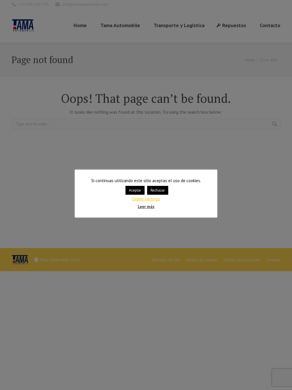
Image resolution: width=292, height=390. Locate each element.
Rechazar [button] (158, 190)
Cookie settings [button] (146, 199)
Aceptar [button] (135, 190)
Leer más (146, 206)
